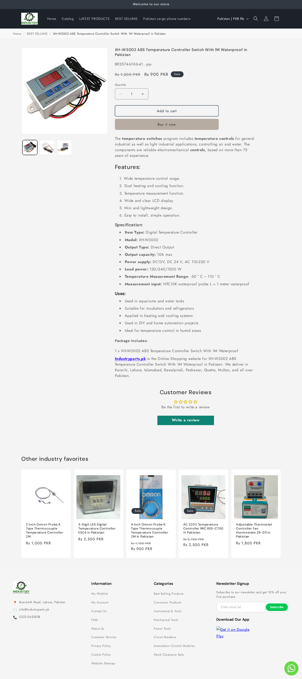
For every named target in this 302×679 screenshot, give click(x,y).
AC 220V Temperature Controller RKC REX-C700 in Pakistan (203, 528)
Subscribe (277, 607)
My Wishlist (99, 594)
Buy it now (167, 124)
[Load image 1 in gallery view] (29, 147)
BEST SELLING (37, 33)
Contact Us (98, 611)
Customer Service (103, 637)
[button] (256, 18)
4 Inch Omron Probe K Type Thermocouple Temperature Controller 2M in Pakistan (149, 530)
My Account (99, 602)
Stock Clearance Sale (169, 655)
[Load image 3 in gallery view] (64, 147)
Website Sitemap (103, 663)
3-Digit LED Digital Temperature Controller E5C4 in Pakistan (97, 528)
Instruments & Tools (167, 611)
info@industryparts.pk (34, 609)
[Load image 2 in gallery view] (47, 147)
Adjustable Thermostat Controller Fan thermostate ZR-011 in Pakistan (254, 530)
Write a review (185, 420)
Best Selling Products (169, 594)
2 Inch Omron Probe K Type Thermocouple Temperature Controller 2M (44, 530)
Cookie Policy (101, 655)
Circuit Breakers (165, 637)
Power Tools (162, 629)
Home (17, 33)
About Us (97, 629)
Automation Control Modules (174, 646)
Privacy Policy (101, 646)
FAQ (94, 620)
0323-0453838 (29, 617)
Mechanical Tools (166, 620)
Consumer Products (167, 602)
